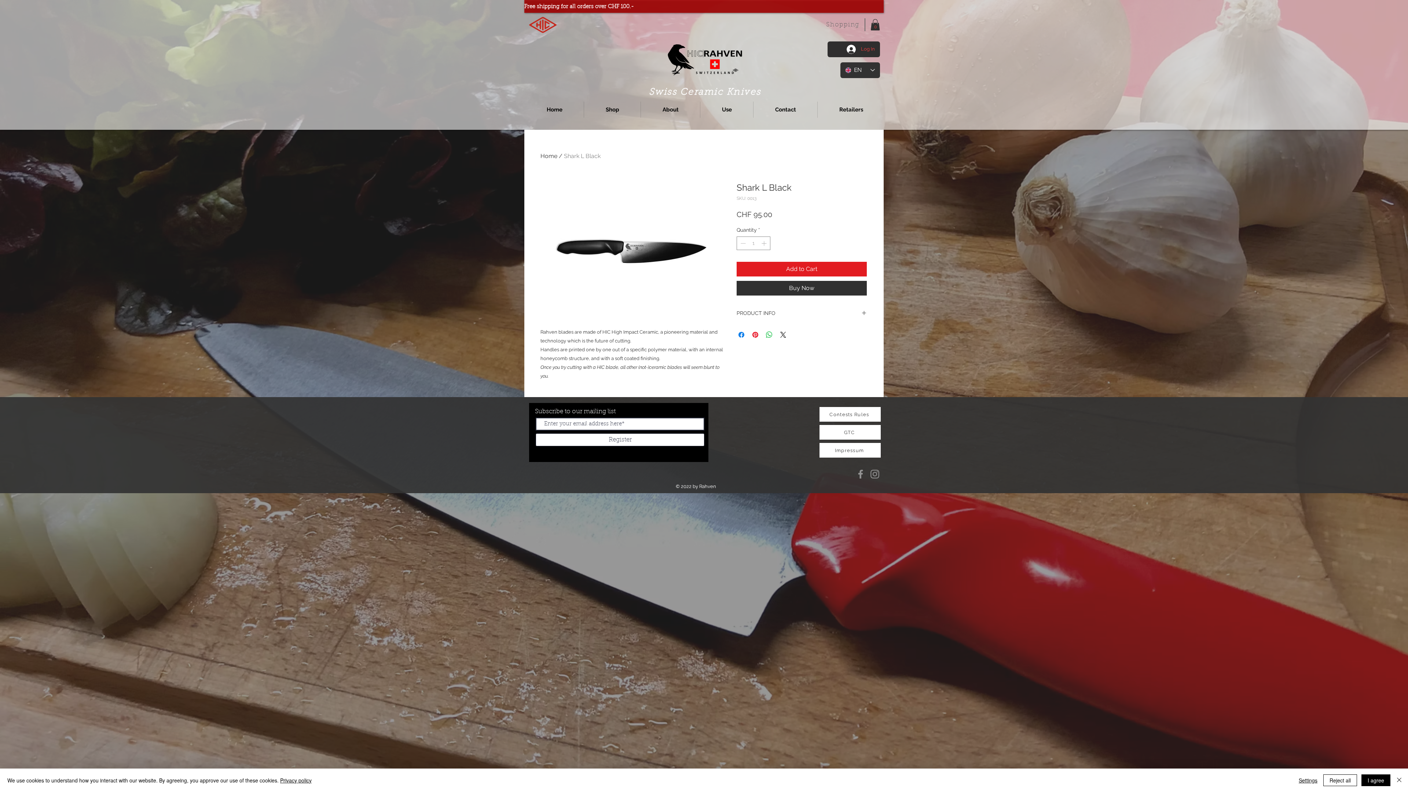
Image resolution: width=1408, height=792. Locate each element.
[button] (875, 24)
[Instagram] (875, 474)
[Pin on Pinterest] (755, 334)
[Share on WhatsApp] (769, 334)
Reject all (1340, 780)
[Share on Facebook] (741, 334)
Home (548, 156)
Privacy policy (296, 780)
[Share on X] (783, 334)
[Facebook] (860, 474)
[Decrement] (742, 243)
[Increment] (764, 243)
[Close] (1399, 780)
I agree (1376, 780)
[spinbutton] (753, 243)
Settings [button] (1308, 780)
